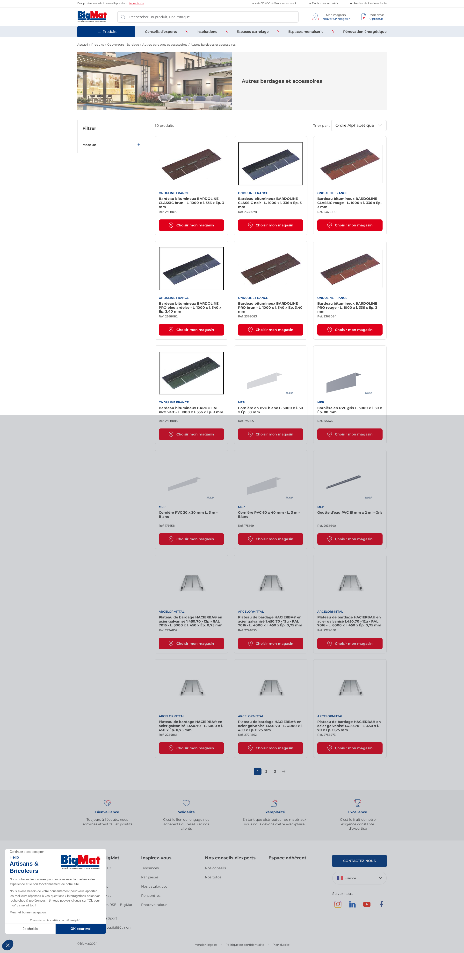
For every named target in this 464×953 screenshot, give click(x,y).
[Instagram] (337, 906)
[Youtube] (366, 906)
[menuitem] (161, 31)
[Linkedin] (352, 906)
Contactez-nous (359, 861)
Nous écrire (136, 3)
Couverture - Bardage (123, 44)
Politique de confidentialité (244, 944)
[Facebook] (381, 906)
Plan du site (281, 944)
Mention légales (206, 944)
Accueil (82, 44)
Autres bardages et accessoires (164, 44)
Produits (97, 44)
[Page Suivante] (284, 771)
